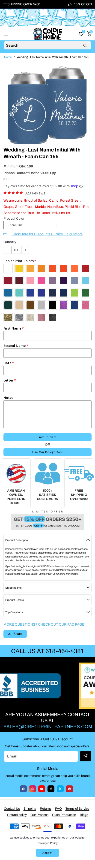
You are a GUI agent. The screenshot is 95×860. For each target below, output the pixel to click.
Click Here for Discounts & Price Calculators (47, 234)
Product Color (13, 218)
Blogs (84, 815)
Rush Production (64, 815)
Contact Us (12, 808)
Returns (45, 808)
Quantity (9, 242)
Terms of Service (77, 808)
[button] (8, 34)
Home (8, 57)
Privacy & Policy (48, 843)
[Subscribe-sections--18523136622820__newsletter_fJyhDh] (85, 756)
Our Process (39, 815)
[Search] (85, 45)
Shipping (30, 808)
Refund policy (17, 815)
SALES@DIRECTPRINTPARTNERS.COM (47, 726)
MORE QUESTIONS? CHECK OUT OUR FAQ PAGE (43, 624)
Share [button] (17, 634)
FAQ (58, 808)
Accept (47, 852)
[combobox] (47, 45)
